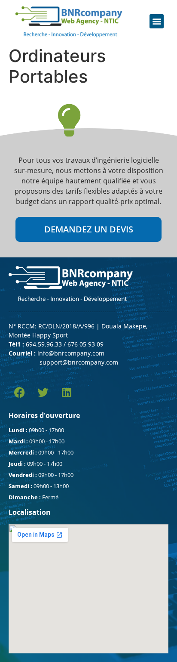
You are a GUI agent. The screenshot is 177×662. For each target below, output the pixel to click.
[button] (157, 21)
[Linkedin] (66, 392)
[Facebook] (19, 392)
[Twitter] (43, 392)
